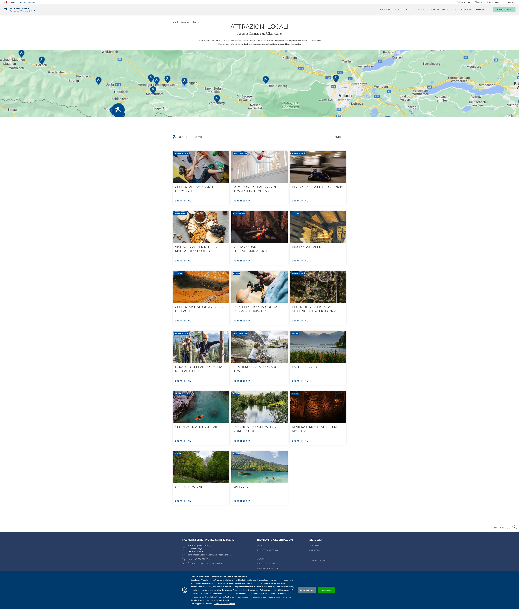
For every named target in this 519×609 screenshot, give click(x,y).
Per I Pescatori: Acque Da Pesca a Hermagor (255, 309)
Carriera (314, 550)
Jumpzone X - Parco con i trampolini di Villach (256, 189)
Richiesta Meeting (267, 550)
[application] (259, 590)
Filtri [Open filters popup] (338, 137)
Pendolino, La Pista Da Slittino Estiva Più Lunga (315, 309)
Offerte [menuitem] (420, 10)
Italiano (12, 2)
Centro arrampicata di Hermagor (195, 189)
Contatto (511, 2)
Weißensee (244, 487)
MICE (259, 545)
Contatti (262, 559)
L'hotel (175, 22)
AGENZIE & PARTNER (267, 568)
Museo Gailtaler (306, 247)
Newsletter (465, 2)
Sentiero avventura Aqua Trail (256, 369)
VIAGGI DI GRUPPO (266, 564)
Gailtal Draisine (189, 487)
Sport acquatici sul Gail (196, 427)
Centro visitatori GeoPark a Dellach (199, 309)
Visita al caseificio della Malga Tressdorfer (196, 249)
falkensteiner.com (27, 2)
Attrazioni (195, 22)
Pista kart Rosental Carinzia (317, 187)
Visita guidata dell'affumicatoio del (254, 249)
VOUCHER (314, 545)
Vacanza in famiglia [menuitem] (439, 10)
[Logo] (20, 9)
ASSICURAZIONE (317, 561)
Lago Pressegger (307, 367)
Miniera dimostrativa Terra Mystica (316, 429)
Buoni (479, 2)
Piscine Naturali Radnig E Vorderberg (256, 429)
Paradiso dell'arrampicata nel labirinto (198, 369)
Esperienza (185, 22)
